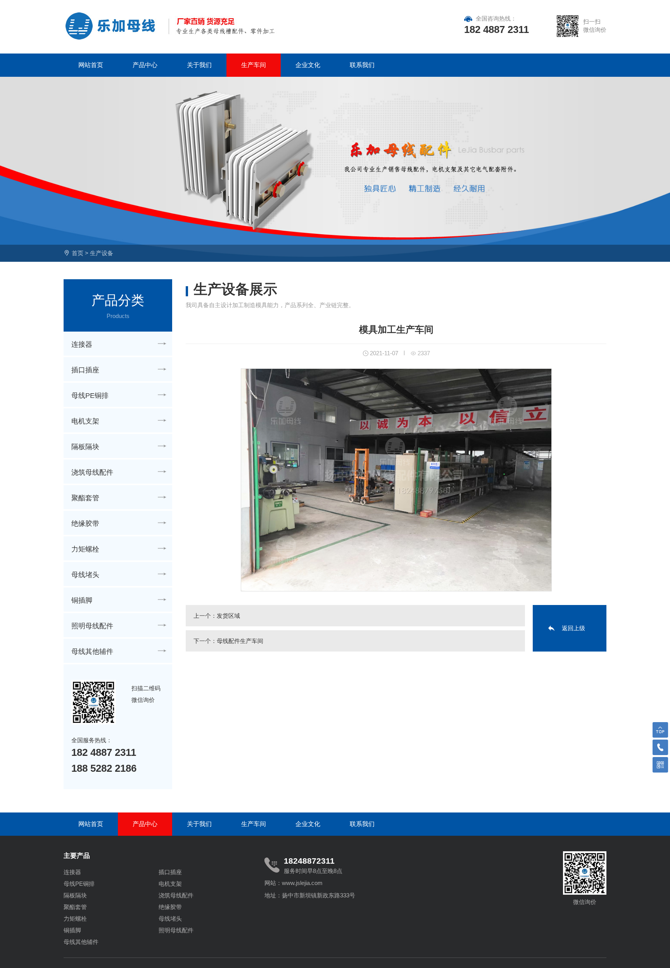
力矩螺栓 (85, 549)
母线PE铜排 (90, 395)
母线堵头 (85, 575)
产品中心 (145, 65)
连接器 (81, 344)
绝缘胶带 (85, 523)
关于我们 (199, 65)
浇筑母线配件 (92, 472)
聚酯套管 (85, 498)
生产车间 (253, 65)
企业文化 (307, 65)
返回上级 (573, 628)
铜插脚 (81, 600)
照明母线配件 (92, 626)
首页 (77, 253)
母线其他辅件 (92, 651)
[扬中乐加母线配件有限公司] (113, 26)
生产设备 (101, 253)
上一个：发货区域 (216, 615)
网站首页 (90, 65)
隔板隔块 (85, 447)
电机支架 (85, 421)
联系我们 (362, 65)
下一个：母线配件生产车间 (228, 641)
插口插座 (85, 370)
